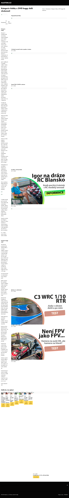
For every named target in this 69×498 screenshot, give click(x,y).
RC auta (19, 2)
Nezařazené (48, 9)
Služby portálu (43, 2)
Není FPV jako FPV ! (15, 360)
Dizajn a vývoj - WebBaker (63, 494)
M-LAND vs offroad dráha (16, 169)
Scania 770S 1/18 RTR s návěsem (18, 84)
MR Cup (61, 491)
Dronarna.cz (31, 491)
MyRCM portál (50, 2)
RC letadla (24, 2)
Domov (43, 9)
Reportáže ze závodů (35, 2)
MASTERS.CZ (6, 3)
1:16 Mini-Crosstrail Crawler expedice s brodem (21, 49)
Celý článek (3, 405)
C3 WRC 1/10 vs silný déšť (16, 325)
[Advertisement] (20, 373)
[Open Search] (67, 2)
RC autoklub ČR (53, 491)
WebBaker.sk (22, 491)
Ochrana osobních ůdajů (13, 494)
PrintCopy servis (42, 491)
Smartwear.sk (13, 491)
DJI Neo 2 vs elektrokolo (16, 290)
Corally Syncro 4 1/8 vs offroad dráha (41, 475)
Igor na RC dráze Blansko (16, 204)
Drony (29, 2)
